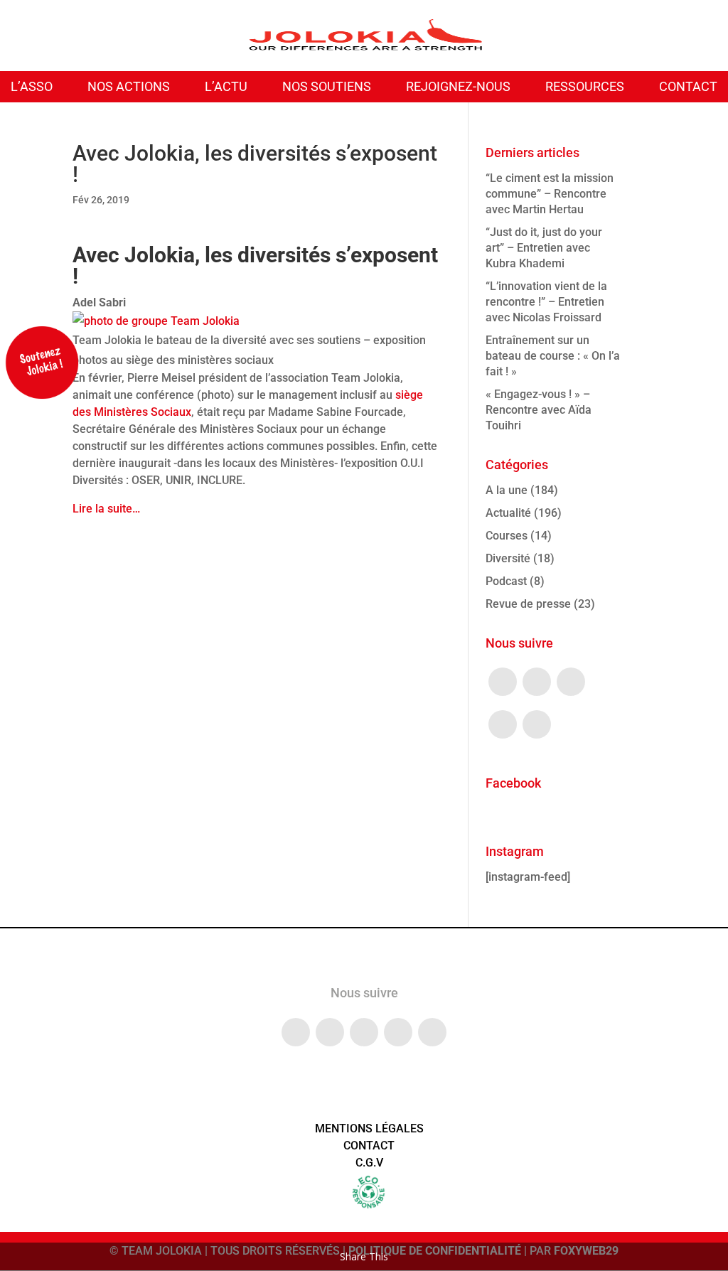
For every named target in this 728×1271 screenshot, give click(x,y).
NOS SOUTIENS (326, 86)
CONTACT (688, 86)
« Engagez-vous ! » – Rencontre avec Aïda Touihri (539, 409)
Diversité (508, 558)
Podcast (506, 581)
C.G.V (369, 1162)
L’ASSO (32, 86)
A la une (507, 490)
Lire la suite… (106, 508)
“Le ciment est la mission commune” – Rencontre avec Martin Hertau (550, 193)
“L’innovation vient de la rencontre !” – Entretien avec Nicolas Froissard (546, 301)
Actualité (508, 513)
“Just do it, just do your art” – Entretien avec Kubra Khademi (544, 247)
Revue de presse (528, 604)
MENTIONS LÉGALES (369, 1128)
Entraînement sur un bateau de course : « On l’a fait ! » (553, 355)
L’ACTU (226, 86)
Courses (507, 535)
